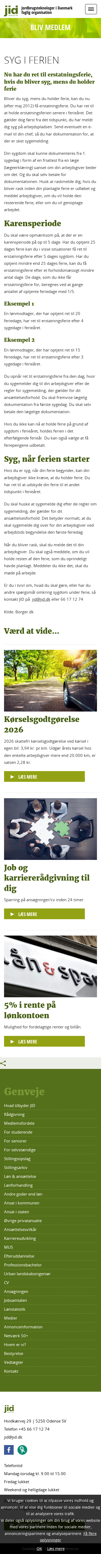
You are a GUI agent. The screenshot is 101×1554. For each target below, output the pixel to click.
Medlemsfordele (19, 1123)
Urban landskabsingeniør (27, 1273)
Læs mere (56, 1548)
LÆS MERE (27, 777)
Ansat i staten (16, 1211)
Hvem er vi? (15, 1344)
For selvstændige (20, 1149)
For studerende (18, 1132)
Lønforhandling (18, 1185)
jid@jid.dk (41, 599)
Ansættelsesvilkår (20, 1229)
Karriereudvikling (20, 1238)
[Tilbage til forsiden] (50, 9)
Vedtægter (13, 1362)
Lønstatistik (14, 1309)
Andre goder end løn (23, 1194)
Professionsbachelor (23, 1264)
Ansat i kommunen (21, 1202)
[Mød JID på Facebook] (10, 1450)
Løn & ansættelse (20, 1176)
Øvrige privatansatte (23, 1220)
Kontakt (11, 1371)
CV (6, 1282)
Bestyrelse (13, 1353)
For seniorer (15, 1140)
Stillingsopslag (17, 1158)
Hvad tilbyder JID (19, 1105)
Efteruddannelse (19, 1256)
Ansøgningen (16, 1291)
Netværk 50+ (16, 1335)
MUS (8, 1247)
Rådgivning (14, 1114)
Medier (10, 1318)
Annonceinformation (23, 1326)
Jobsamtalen (15, 1300)
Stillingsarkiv (15, 1167)
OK (39, 1548)
